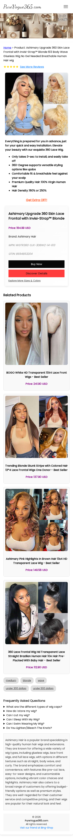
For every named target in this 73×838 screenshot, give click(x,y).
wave (41, 680)
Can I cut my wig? (18, 715)
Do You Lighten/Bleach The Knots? (29, 728)
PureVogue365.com (22, 6)
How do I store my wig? (21, 711)
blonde (27, 680)
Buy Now (36, 264)
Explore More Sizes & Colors (24, 280)
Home (7, 48)
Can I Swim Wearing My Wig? (25, 724)
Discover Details (36, 273)
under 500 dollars (43, 688)
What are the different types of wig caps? (34, 707)
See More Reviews (32, 67)
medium (11, 680)
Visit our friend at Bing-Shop (36, 827)
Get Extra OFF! (36, 200)
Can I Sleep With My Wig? (23, 719)
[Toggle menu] (66, 6)
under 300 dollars (16, 688)
